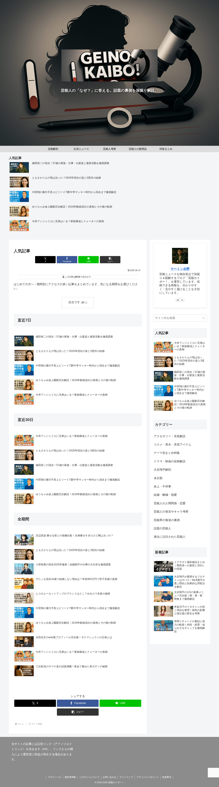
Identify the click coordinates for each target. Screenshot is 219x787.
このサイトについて (89, 777)
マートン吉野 (180, 269)
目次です (74, 302)
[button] (110, 259)
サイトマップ (126, 777)
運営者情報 (70, 777)
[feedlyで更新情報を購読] (178, 300)
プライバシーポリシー (147, 777)
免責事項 (166, 777)
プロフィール (54, 777)
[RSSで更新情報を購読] (182, 300)
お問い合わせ (109, 777)
